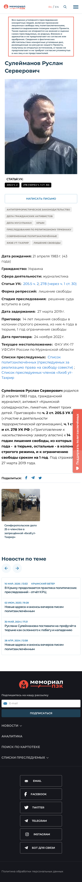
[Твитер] (40, 478)
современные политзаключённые (32, 236)
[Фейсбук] (26, 478)
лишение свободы (47, 242)
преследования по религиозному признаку (39, 229)
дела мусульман (19, 222)
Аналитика (12, 736)
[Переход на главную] (14, 7)
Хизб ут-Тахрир (18, 242)
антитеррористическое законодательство (38, 209)
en (57, 6)
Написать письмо (41, 198)
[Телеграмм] (33, 478)
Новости (10, 725)
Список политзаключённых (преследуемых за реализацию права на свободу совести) (37, 362)
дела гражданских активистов (30, 216)
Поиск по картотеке (21, 747)
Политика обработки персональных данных (32, 871)
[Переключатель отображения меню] (75, 7)
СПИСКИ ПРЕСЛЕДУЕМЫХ (23, 757)
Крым (40, 222)
